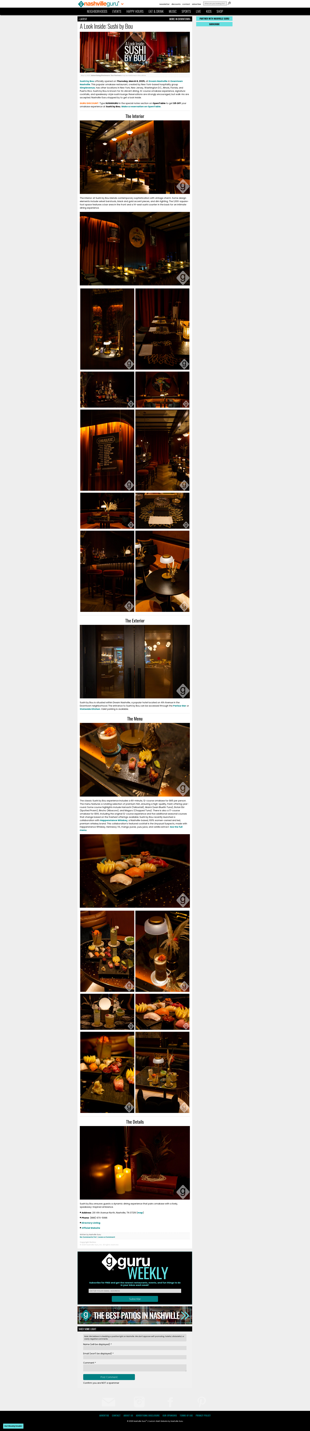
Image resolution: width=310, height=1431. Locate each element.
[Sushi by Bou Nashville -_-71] (107, 490)
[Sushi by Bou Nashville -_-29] (162, 991)
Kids (209, 11)
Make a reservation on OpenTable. (141, 106)
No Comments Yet (88, 1237)
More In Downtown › (180, 19)
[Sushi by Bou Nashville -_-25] (107, 611)
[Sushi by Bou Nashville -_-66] (162, 1029)
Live (198, 11)
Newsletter (164, 4)
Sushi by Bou (87, 81)
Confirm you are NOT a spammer (101, 1382)
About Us (128, 1415)
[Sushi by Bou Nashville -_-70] (162, 1112)
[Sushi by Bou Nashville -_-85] (162, 369)
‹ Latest (83, 19)
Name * (97, 1344)
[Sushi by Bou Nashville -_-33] (107, 1029)
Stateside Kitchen (90, 709)
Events (116, 11)
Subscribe (214, 24)
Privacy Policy (203, 1415)
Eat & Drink (156, 11)
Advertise (196, 4)
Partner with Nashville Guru (214, 18)
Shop (220, 11)
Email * (98, 1353)
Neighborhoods (97, 11)
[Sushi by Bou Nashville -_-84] (162, 528)
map (140, 1212)
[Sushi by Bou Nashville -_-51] (107, 991)
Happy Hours (134, 11)
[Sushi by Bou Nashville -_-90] (162, 611)
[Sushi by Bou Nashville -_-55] (107, 1112)
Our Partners (116, 75)
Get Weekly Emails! (13, 1426)
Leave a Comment (106, 1237)
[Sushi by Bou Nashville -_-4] (107, 369)
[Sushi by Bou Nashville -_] (162, 407)
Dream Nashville (158, 81)
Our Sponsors (170, 1415)
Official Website (91, 1227)
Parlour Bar (179, 705)
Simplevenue (87, 87)
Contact (186, 4)
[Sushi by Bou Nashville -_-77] (107, 528)
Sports (186, 11)
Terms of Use (186, 1415)
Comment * (89, 1362)
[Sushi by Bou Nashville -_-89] (107, 407)
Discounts (176, 4)
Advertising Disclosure (100, 75)
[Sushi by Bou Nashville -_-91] (162, 490)
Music (173, 11)
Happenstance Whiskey (113, 820)
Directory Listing (91, 1222)
